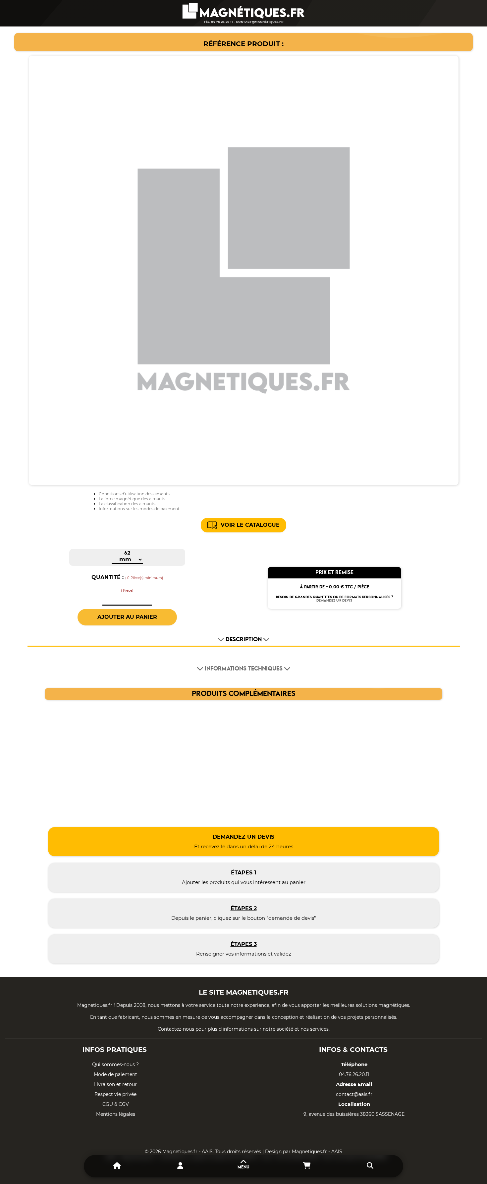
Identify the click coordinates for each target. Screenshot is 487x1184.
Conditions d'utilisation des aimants (134, 493)
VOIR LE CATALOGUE (250, 525)
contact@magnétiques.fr (260, 22)
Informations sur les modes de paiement (139, 508)
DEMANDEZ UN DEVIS (334, 600)
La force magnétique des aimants (132, 498)
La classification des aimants (127, 503)
